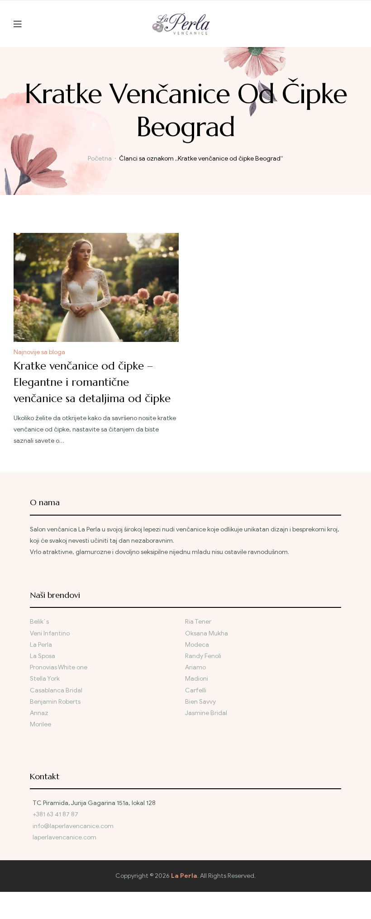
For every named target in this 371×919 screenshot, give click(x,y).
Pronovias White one (58, 667)
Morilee (40, 724)
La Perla (41, 645)
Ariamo (195, 667)
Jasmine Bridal (206, 713)
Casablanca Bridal (56, 690)
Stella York (45, 678)
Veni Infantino (50, 633)
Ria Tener (198, 621)
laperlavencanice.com (65, 837)
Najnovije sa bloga (39, 352)
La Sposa (42, 656)
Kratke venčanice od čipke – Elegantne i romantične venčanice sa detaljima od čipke (92, 382)
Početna (100, 158)
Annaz (39, 713)
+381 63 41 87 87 (55, 814)
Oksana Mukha (206, 633)
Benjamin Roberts (55, 702)
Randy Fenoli (203, 656)
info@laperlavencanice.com (73, 826)
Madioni (196, 678)
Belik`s (39, 621)
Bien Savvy (200, 702)
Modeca (197, 645)
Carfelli (195, 690)
